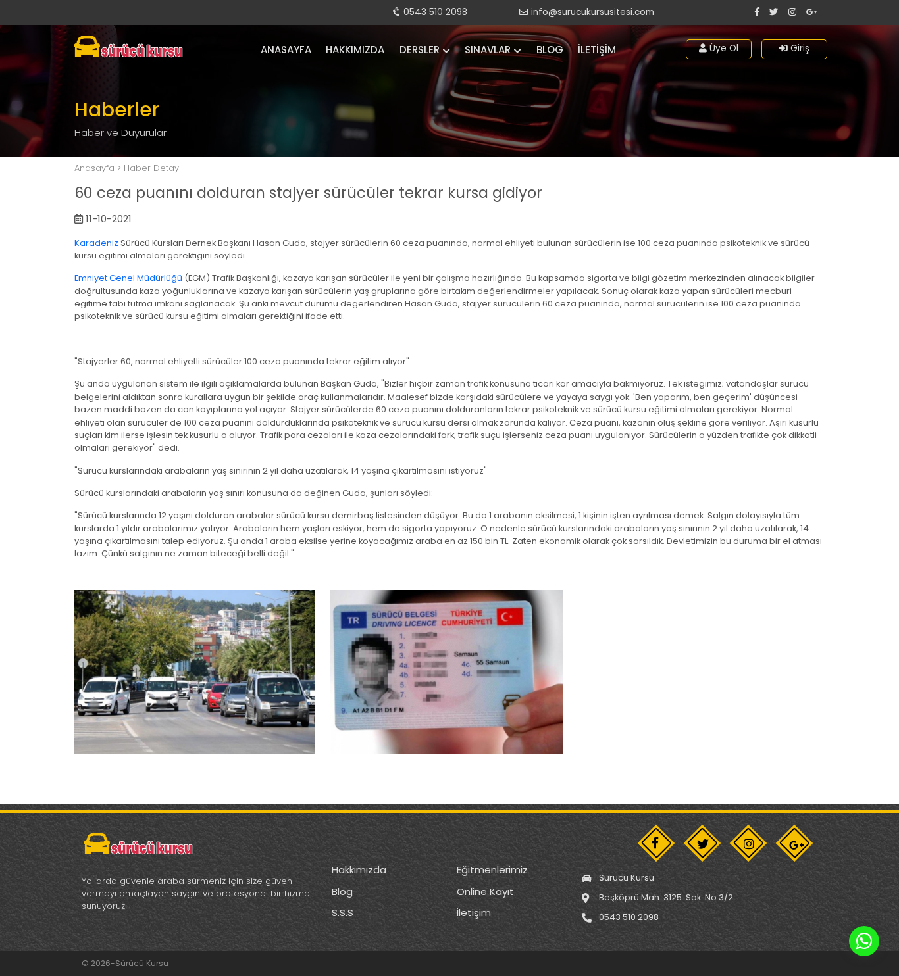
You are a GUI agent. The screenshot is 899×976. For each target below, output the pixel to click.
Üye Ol (722, 48)
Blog (549, 50)
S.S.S (342, 912)
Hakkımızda (355, 50)
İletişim (597, 50)
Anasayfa (286, 50)
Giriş (798, 48)
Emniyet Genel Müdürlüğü (128, 278)
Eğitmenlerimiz (492, 870)
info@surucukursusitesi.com (591, 12)
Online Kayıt (485, 891)
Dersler (419, 50)
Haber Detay (151, 168)
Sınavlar (488, 50)
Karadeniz (96, 243)
